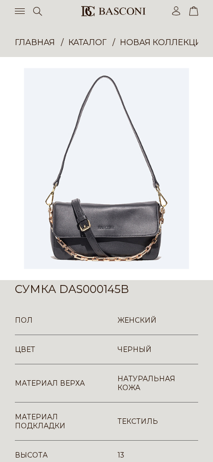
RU (196, 446)
